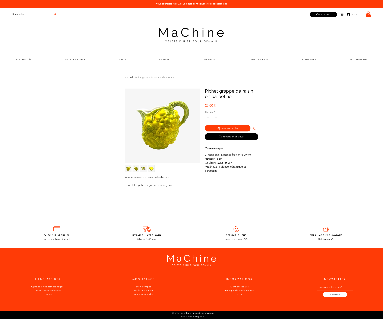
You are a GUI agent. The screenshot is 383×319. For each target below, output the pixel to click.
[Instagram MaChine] (342, 14)
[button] (368, 14)
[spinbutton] (212, 117)
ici (225, 3)
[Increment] (216, 117)
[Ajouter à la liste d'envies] (255, 128)
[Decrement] (207, 117)
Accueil (129, 77)
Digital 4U (200, 316)
